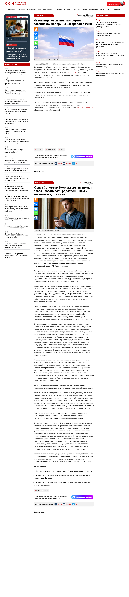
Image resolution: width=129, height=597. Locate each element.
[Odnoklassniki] (36, 29)
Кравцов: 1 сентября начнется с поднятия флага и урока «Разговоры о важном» (16, 245)
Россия (39, 149)
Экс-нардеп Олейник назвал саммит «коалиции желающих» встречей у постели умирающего (16, 72)
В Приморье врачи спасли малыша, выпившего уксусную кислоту (17, 170)
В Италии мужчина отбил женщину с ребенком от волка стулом (17, 227)
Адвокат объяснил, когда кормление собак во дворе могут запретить (64, 471)
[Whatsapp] (36, 43)
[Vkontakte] (36, 34)
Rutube (68, 163)
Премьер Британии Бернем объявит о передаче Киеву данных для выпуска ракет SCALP (17, 188)
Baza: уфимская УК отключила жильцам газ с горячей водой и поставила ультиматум (110, 44)
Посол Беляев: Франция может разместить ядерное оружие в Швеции (16, 111)
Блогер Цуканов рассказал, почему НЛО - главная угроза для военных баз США (16, 50)
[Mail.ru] (36, 47)
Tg (76, 163)
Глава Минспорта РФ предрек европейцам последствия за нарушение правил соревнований (110, 55)
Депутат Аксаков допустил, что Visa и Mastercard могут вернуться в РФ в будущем (17, 198)
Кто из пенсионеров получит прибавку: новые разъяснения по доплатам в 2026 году (16, 92)
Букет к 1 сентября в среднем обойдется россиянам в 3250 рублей (15, 131)
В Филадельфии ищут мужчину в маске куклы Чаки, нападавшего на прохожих (16, 121)
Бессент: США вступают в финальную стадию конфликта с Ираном (16, 255)
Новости (13, 45)
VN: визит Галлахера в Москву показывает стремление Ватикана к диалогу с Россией (108, 24)
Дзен (60, 163)
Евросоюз (51, 149)
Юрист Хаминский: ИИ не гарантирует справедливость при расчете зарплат (16, 178)
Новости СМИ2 (39, 171)
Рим (61, 149)
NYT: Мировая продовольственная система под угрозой (17, 219)
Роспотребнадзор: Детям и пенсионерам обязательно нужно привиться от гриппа (16, 101)
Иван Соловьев (42, 490)
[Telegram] (36, 38)
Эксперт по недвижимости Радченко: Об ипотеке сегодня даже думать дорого (16, 56)
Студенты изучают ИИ (15, 39)
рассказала (71, 72)
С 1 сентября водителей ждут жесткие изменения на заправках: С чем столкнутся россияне (17, 141)
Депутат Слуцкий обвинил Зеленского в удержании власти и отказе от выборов (17, 236)
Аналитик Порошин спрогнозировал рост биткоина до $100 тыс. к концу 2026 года (17, 160)
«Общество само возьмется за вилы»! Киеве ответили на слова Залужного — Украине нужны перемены (16, 209)
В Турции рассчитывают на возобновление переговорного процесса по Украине (16, 82)
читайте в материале (84, 107)
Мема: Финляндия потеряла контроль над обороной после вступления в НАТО (16, 151)
